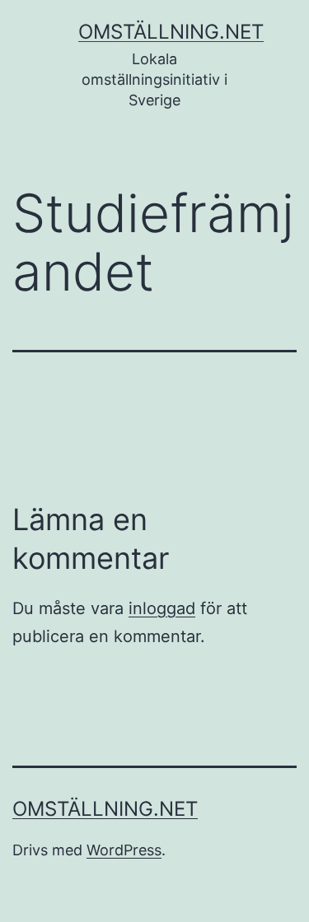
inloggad (162, 608)
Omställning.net (171, 32)
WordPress (124, 850)
